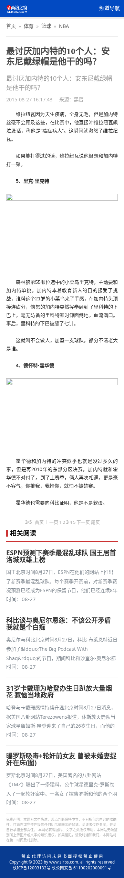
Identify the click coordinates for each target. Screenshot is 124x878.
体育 (28, 26)
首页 (11, 26)
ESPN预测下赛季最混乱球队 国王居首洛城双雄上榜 (61, 556)
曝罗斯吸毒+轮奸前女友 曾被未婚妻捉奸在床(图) (61, 759)
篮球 (46, 26)
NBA (64, 26)
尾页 (95, 522)
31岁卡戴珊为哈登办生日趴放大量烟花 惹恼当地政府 (59, 692)
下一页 (83, 522)
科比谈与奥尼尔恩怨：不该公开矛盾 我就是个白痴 (58, 624)
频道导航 (109, 8)
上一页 (51, 522)
